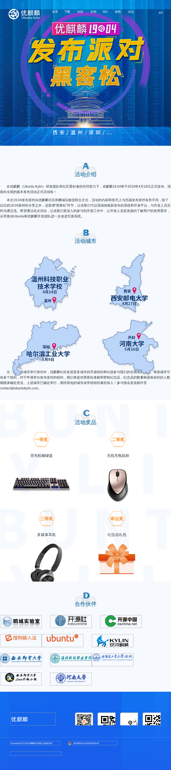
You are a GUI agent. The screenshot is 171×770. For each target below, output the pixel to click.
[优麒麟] (24, 14)
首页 (55, 11)
